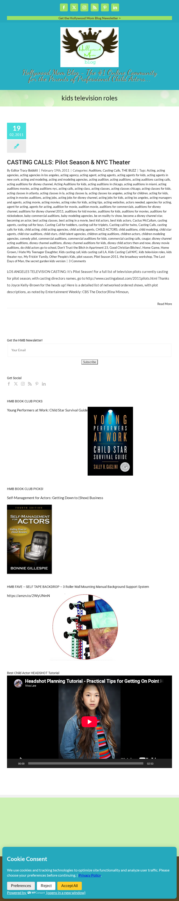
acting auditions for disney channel (30, 184)
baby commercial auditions (42, 216)
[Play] (13, 763)
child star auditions (29, 234)
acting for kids (158, 193)
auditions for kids (109, 211)
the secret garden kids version (45, 261)
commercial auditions (52, 238)
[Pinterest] (37, 384)
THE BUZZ (129, 170)
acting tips (95, 202)
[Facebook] (9, 384)
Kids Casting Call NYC (123, 252)
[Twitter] (16, 384)
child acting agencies (54, 229)
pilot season (85, 256)
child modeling (148, 229)
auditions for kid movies (80, 211)
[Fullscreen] (166, 763)
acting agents (107, 175)
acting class (82, 188)
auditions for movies (135, 211)
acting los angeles (136, 197)
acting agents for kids (131, 175)
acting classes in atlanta (23, 193)
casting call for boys (30, 225)
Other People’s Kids (62, 256)
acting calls (66, 188)
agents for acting (40, 207)
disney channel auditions (45, 243)
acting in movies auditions (24, 197)
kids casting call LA (94, 252)
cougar (146, 238)
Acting (151, 170)
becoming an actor (19, 220)
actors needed (135, 202)
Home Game (150, 247)
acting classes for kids (156, 188)
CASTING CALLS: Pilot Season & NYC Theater (68, 162)
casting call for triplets (93, 225)
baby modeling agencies (77, 216)
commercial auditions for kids (87, 238)
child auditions (128, 229)
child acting (32, 229)
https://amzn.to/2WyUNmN (28, 595)
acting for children (136, 193)
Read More (164, 304)
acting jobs (50, 197)
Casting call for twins (123, 225)
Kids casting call (69, 252)
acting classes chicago (125, 188)
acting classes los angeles (106, 193)
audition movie (88, 207)
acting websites (114, 202)
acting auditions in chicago (105, 184)
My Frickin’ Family (36, 256)
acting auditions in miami (140, 184)
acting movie (31, 202)
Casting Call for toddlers (61, 225)
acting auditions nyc (44, 188)
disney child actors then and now (129, 243)
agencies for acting (158, 202)
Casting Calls (111, 170)
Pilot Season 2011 (106, 256)
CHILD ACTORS (106, 229)
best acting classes (45, 220)
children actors (130, 234)
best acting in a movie (73, 220)
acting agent (88, 175)
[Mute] (158, 763)
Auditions (95, 170)
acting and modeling (34, 179)
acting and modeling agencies (68, 179)
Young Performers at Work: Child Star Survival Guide (47, 410)
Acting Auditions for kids (70, 184)
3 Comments (77, 261)
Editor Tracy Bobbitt (24, 170)
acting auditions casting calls (151, 179)
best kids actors (120, 220)
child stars (50, 234)
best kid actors (99, 220)
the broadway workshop (136, 256)
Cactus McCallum (144, 220)
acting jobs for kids (111, 197)
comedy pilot (28, 238)
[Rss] (30, 384)
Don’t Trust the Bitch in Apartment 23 (83, 247)
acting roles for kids (74, 202)
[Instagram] (23, 384)
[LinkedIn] (44, 384)
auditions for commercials (117, 207)
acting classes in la (52, 193)
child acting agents (82, 229)
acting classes (100, 188)
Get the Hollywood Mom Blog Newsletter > (90, 18)
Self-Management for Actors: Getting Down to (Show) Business (55, 498)
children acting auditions (103, 234)
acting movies (50, 202)
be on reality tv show (108, 216)
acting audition (99, 179)
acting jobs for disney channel (77, 197)
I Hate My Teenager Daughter (37, 252)
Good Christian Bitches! (125, 247)
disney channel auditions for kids (84, 243)
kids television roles (152, 252)
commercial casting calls (124, 238)
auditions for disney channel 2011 (41, 211)
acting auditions (120, 179)
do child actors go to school (38, 247)
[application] (89, 722)
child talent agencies (72, 234)
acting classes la (76, 193)
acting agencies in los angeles (39, 175)
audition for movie (65, 207)
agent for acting (17, 207)
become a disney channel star (142, 216)
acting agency (69, 175)
